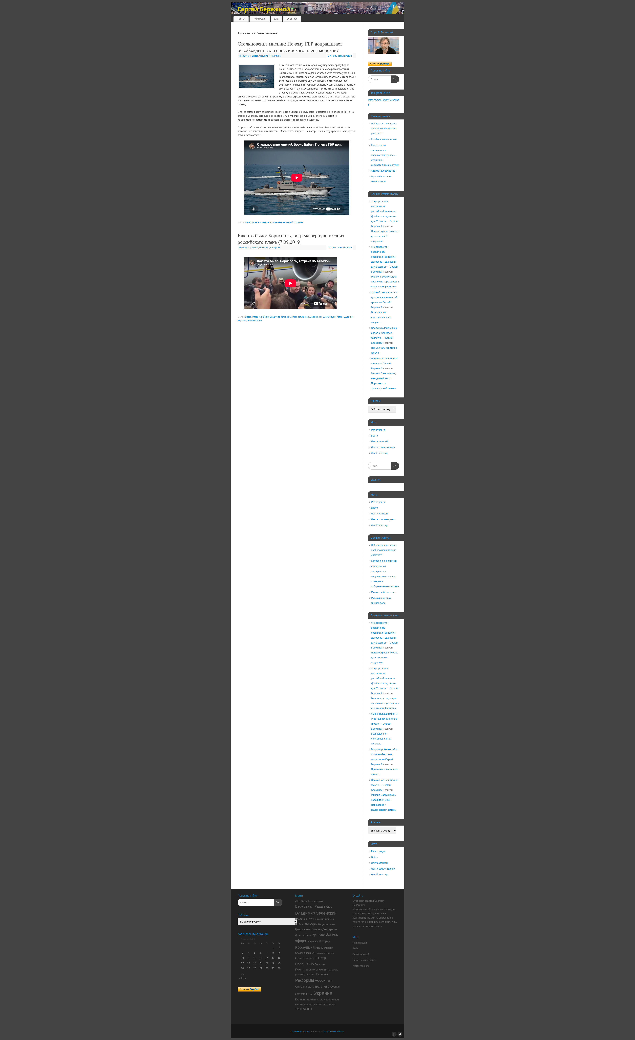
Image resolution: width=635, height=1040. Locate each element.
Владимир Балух (260, 316)
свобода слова (329, 1004)
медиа (299, 1004)
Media (304, 901)
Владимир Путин (304, 918)
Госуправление (326, 924)
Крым (319, 947)
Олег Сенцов (329, 316)
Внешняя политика (324, 919)
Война (299, 924)
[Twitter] (399, 7)
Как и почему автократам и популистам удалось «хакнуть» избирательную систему (385, 155)
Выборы (311, 924)
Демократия (329, 929)
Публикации (259, 18)
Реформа (322, 974)
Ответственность (306, 958)
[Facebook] (393, 7)
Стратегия (320, 986)
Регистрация (378, 429)
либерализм (331, 999)
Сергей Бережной (263, 9)
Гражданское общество (308, 929)
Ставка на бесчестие (383, 170)
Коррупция (305, 947)
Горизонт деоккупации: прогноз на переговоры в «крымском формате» (385, 281)
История (324, 941)
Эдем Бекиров (254, 320)
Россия (321, 980)
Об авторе (292, 18)
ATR (297, 901)
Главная (241, 18)
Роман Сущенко (345, 316)
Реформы (304, 980)
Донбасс (319, 935)
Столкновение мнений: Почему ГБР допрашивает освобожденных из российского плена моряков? (290, 46)
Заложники (316, 316)
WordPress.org (379, 453)
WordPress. (338, 1031)
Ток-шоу (309, 994)
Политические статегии (311, 969)
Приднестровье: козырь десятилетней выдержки (384, 236)
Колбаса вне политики (384, 139)
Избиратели (312, 941)
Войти (374, 435)
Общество (264, 55)
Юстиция (300, 999)
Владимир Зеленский (280, 316)
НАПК (312, 953)
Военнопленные (260, 222)
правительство (313, 1004)
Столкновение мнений (281, 222)
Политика (276, 55)
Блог (276, 18)
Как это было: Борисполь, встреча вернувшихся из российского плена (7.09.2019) (291, 238)
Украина (298, 222)
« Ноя (242, 978)
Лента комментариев (383, 447)
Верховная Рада (309, 906)
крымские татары (315, 1000)
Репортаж (275, 247)
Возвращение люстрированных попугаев (381, 317)
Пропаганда (309, 974)
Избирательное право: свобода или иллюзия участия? (384, 128)
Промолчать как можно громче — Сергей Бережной (384, 363)
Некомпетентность (325, 953)
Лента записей (379, 441)
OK (394, 79)
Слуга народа (303, 986)
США (330, 981)
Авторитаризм (315, 901)
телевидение (303, 1008)
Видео (255, 55)
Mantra (327, 1031)
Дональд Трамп (303, 935)
